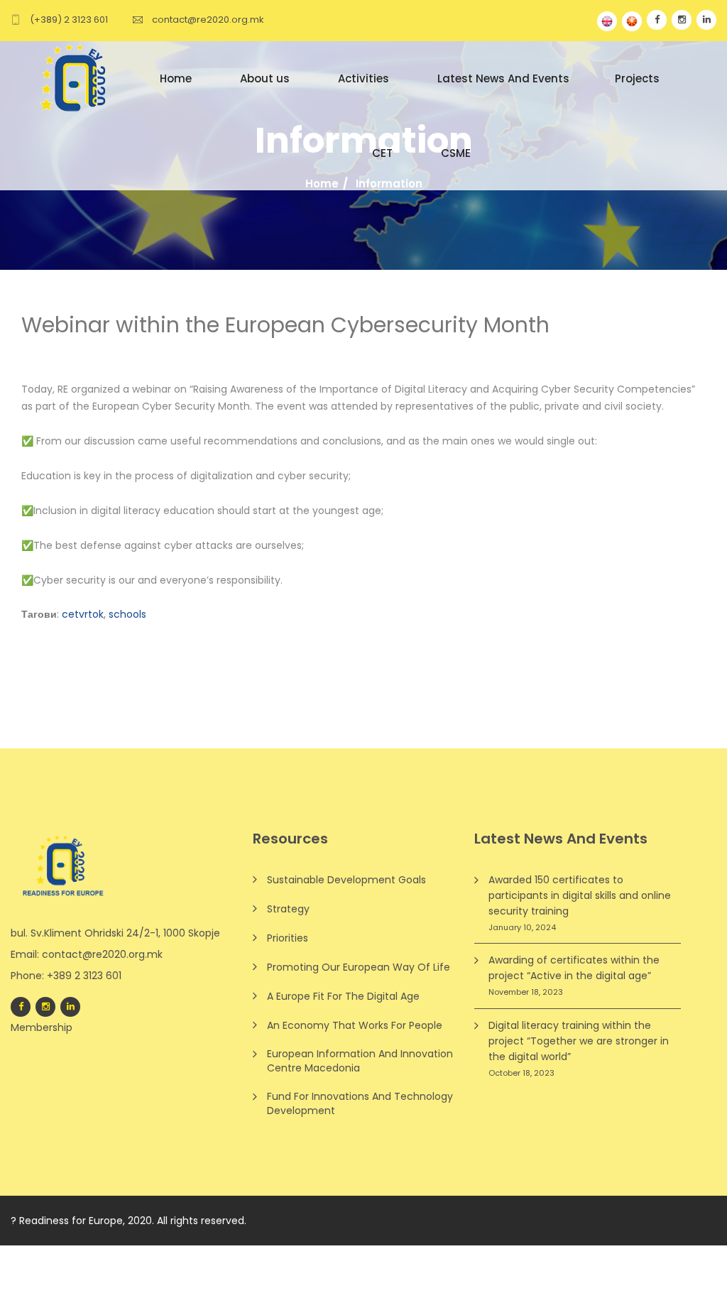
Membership (41, 1027)
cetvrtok (83, 614)
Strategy (288, 909)
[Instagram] (45, 1007)
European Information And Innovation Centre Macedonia (360, 1061)
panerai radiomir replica (59, 1253)
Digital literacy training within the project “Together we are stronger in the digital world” (578, 1041)
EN (607, 21)
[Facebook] (21, 1007)
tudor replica (327, 1253)
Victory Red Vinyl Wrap (612, 1269)
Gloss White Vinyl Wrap (168, 1285)
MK (632, 21)
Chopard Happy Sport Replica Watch (176, 1269)
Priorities (287, 938)
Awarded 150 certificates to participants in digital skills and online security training (579, 895)
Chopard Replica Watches (496, 1253)
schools (127, 614)
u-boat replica (257, 1253)
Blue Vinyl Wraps (69, 1285)
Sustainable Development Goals (346, 880)
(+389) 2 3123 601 (69, 19)
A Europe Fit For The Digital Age (343, 996)
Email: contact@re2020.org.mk (87, 954)
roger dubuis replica (170, 1253)
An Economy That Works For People (354, 1025)
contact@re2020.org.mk (208, 19)
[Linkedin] (70, 1007)
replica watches (515, 1269)
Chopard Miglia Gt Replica (333, 1269)
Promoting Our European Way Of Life (358, 967)
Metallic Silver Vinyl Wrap (288, 1285)
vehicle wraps (386, 1285)
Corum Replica (436, 1269)
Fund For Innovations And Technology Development (360, 1103)
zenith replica (395, 1253)
